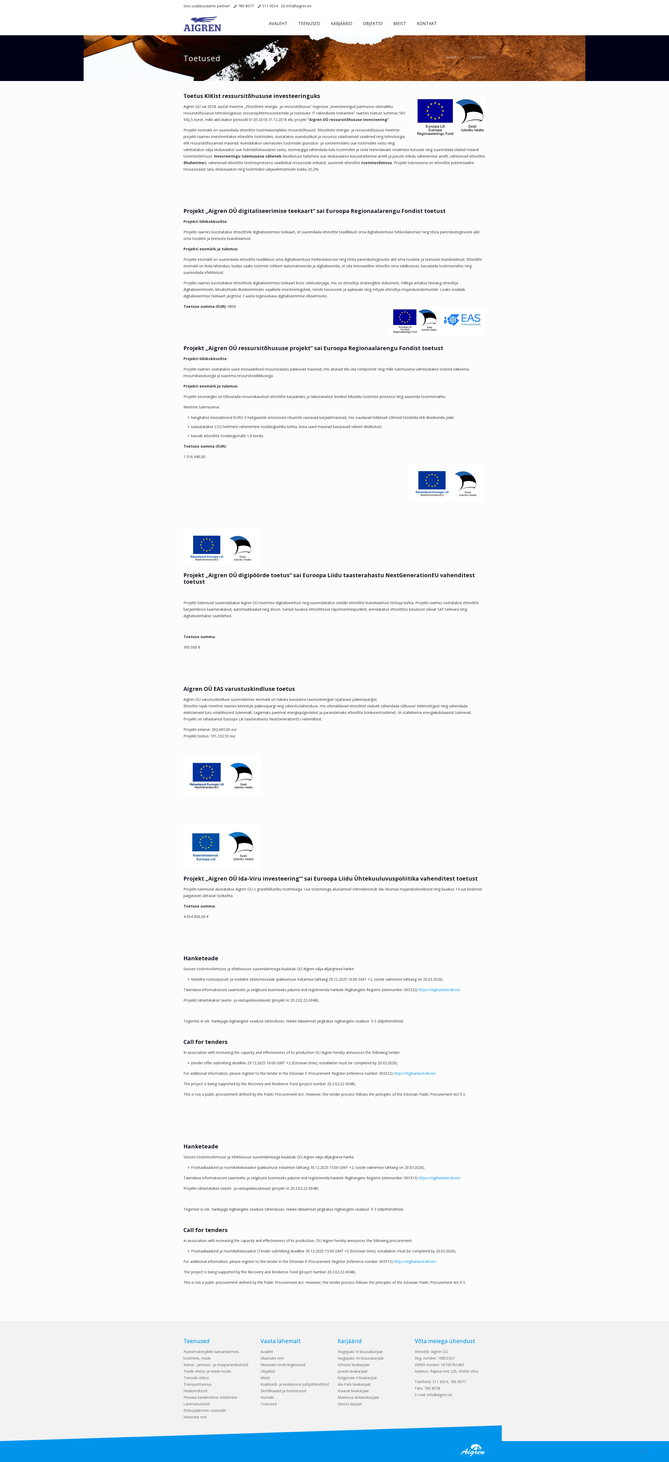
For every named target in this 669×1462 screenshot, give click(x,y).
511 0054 (270, 5)
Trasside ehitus (196, 1377)
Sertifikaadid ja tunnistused (283, 1390)
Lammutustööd (196, 1403)
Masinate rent (195, 1416)
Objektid (268, 1371)
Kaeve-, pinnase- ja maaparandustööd (215, 1364)
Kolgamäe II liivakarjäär (357, 1377)
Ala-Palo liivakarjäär (354, 1384)
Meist (265, 1377)
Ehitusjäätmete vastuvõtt (204, 1410)
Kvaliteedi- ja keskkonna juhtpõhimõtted (295, 1384)
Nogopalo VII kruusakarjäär (361, 1358)
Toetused (269, 1403)
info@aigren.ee (299, 5)
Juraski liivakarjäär (353, 1371)
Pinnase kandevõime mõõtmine (210, 1397)
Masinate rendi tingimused (283, 1364)
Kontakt (267, 1397)
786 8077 (246, 5)
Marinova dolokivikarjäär (358, 1397)
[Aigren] (202, 23)
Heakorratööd (195, 1390)
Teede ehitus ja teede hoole (207, 1371)
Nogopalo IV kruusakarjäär (360, 1351)
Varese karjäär (350, 1403)
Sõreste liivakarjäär (354, 1364)
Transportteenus (197, 1384)
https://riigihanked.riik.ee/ (439, 989)
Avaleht (452, 57)
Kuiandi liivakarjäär (353, 1390)
